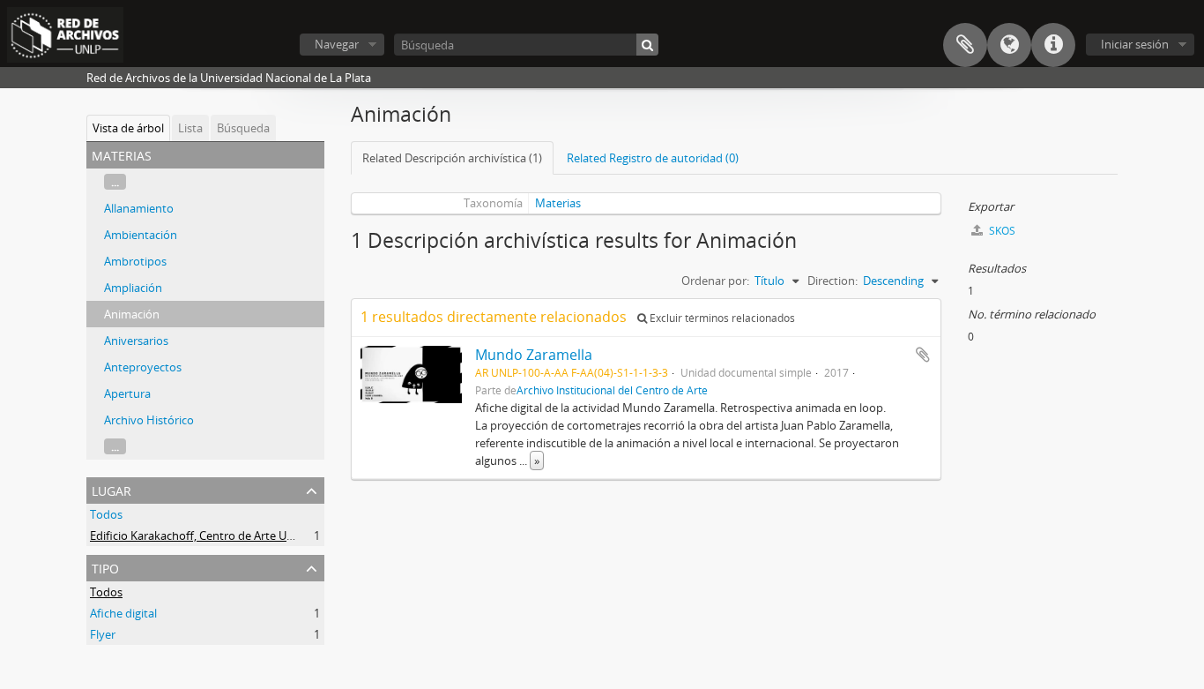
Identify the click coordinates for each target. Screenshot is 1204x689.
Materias (558, 203)
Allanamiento (139, 208)
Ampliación (133, 288)
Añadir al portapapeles (923, 354)
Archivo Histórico (149, 420)
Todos (106, 514)
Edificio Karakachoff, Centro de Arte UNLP (199, 535)
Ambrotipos (135, 261)
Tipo (105, 567)
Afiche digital (123, 613)
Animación (132, 314)
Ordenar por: (715, 280)
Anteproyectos (143, 367)
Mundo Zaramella (533, 354)
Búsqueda (243, 128)
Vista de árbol (128, 128)
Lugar (111, 489)
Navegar (337, 44)
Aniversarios (136, 340)
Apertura (127, 393)
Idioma (1009, 45)
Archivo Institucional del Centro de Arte (612, 390)
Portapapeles (965, 45)
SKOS (1000, 230)
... (115, 182)
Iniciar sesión (1135, 44)
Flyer (102, 634)
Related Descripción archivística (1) (452, 158)
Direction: (832, 280)
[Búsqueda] (647, 45)
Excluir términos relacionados (721, 318)
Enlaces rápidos (1053, 45)
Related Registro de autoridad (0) (653, 158)
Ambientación (140, 235)
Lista (190, 128)
